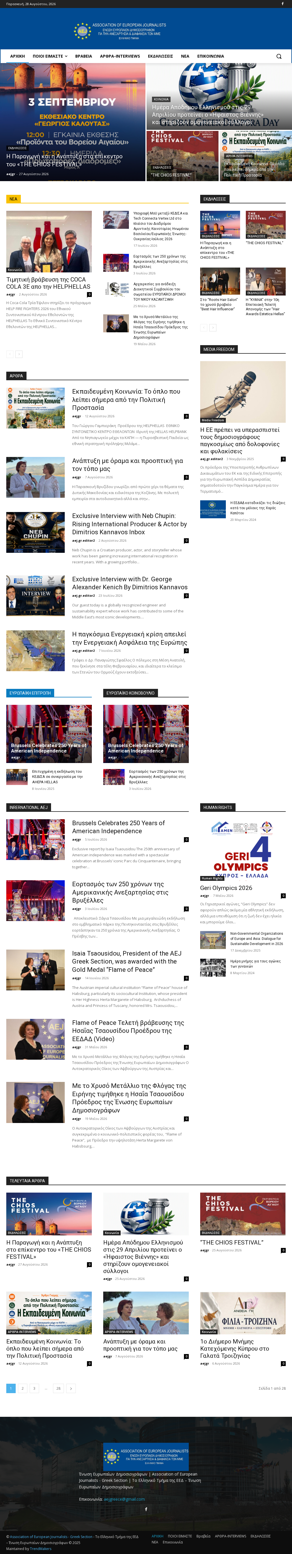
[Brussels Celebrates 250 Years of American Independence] (49, 734)
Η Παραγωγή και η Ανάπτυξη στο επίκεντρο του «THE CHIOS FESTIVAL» (48, 1249)
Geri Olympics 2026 (226, 888)
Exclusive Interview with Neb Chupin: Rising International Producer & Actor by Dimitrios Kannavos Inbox (129, 524)
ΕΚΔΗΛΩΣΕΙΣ (17, 148)
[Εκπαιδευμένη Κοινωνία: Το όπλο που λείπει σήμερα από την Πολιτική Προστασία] (256, 156)
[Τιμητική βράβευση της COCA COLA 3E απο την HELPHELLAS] (49, 241)
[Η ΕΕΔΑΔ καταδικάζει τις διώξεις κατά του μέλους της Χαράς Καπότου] (213, 509)
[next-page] (19, 354)
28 (58, 1388)
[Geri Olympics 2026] (243, 850)
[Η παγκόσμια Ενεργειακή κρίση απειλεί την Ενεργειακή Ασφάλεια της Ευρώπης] (35, 650)
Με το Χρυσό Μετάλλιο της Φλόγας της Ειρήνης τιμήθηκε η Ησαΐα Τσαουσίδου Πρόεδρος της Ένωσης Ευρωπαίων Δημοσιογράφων (160, 327)
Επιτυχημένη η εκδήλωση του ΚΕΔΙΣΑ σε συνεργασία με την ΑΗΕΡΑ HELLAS (57, 776)
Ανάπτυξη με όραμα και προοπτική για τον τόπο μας (140, 1345)
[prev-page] (9, 354)
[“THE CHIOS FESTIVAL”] (183, 156)
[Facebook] (282, 4)
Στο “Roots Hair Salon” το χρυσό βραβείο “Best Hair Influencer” (219, 304)
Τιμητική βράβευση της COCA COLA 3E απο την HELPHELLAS (48, 283)
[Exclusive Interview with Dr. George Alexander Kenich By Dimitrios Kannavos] (35, 595)
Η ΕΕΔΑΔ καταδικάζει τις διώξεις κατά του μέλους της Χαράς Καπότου (257, 508)
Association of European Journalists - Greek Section (51, 1536)
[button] (279, 56)
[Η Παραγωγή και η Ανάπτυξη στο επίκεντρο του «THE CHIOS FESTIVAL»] (72, 122)
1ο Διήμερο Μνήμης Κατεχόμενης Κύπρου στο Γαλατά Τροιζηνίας (234, 1348)
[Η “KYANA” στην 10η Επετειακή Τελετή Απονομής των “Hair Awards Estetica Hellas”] (266, 282)
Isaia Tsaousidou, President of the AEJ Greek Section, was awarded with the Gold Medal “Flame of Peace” (127, 961)
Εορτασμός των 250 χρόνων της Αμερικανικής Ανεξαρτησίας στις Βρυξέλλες (160, 261)
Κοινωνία (161, 99)
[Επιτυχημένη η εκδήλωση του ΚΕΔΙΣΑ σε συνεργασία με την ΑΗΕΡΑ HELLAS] (17, 777)
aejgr (10, 294)
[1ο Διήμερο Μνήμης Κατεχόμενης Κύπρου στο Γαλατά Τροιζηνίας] (243, 1313)
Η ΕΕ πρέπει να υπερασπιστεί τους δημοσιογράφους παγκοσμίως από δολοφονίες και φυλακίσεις (240, 440)
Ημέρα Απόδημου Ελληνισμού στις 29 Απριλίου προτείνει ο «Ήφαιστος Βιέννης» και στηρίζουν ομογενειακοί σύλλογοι (143, 1256)
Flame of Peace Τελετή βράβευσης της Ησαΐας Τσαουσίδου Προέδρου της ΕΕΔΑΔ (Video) (128, 1031)
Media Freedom (213, 420)
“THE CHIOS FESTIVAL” (264, 243)
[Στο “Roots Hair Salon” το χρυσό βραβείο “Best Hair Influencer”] (220, 282)
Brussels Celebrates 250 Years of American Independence (48, 748)
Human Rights (212, 878)
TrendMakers (40, 1548)
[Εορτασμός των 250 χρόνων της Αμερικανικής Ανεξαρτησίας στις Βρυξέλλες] (116, 263)
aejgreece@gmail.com (124, 1499)
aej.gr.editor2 (83, 540)
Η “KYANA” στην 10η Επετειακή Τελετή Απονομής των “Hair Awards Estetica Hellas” (265, 307)
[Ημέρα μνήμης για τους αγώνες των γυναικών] (213, 968)
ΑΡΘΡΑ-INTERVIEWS (239, 156)
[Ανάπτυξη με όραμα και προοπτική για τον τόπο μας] (35, 477)
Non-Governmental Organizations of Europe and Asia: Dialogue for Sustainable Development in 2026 (256, 939)
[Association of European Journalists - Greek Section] (120, 31)
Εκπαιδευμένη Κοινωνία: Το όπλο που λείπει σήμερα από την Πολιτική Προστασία (126, 399)
